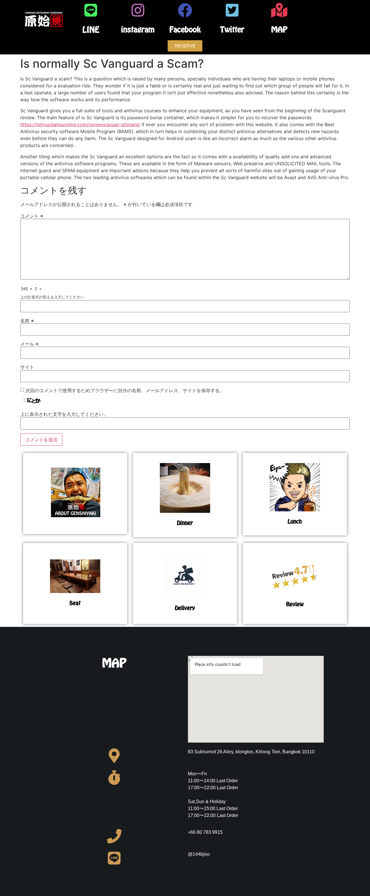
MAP (279, 29)
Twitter (232, 29)
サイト (27, 367)
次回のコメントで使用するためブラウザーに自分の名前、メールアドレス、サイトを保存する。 (124, 390)
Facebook (185, 29)
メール (29, 343)
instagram (138, 29)
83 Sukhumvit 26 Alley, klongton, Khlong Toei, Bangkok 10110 (251, 751)
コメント (31, 216)
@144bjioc (199, 854)
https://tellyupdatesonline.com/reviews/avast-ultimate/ (80, 124)
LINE (90, 29)
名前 (27, 320)
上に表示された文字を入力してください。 (64, 414)
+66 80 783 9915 (205, 832)
